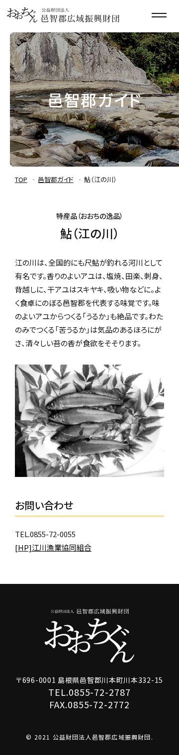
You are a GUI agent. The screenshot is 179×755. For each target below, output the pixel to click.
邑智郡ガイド (56, 179)
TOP (21, 179)
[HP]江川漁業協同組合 (53, 547)
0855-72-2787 (100, 691)
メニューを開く (159, 14)
